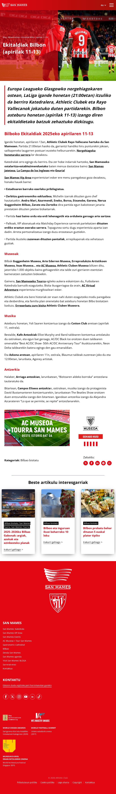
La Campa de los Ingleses (33, 170)
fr (103, 23)
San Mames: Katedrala (13, 629)
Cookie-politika (47, 782)
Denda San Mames (12, 652)
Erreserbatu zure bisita (30, 305)
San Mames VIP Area (12, 633)
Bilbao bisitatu (14, 37)
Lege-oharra (63, 782)
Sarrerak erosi (9, 664)
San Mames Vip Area (17, 177)
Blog (5, 37)
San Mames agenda (12, 656)
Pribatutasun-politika (27, 782)
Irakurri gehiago (12, 549)
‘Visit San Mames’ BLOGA (14, 660)
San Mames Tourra (20, 527)
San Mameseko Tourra (31, 281)
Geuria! (60, 170)
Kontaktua (7, 668)
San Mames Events (12, 636)
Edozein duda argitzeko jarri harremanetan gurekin (27, 685)
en (103, 19)
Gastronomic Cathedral (14, 644)
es (103, 12)
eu (103, 16)
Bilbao (6, 648)
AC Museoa (48, 265)
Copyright (77, 782)
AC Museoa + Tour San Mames (17, 640)
